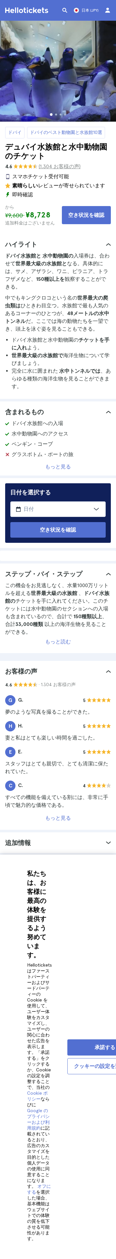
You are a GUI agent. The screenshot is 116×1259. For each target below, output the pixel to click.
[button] (58, 244)
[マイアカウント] (107, 10)
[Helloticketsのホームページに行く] (27, 10)
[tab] (58, 244)
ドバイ (15, 132)
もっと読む (58, 642)
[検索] (65, 10)
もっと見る (58, 467)
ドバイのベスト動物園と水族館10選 (66, 132)
